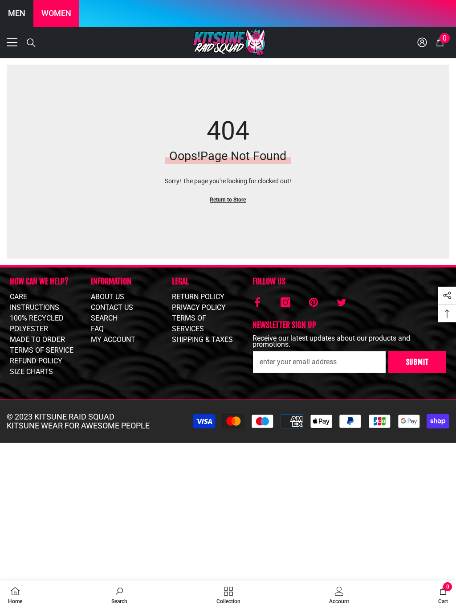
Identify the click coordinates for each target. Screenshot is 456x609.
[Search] (31, 42)
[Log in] (422, 42)
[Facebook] (257, 302)
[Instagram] (285, 302)
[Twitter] (341, 302)
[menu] (12, 42)
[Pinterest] (313, 302)
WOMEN (56, 13)
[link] (119, 594)
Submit (417, 362)
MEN (16, 13)
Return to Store (228, 200)
